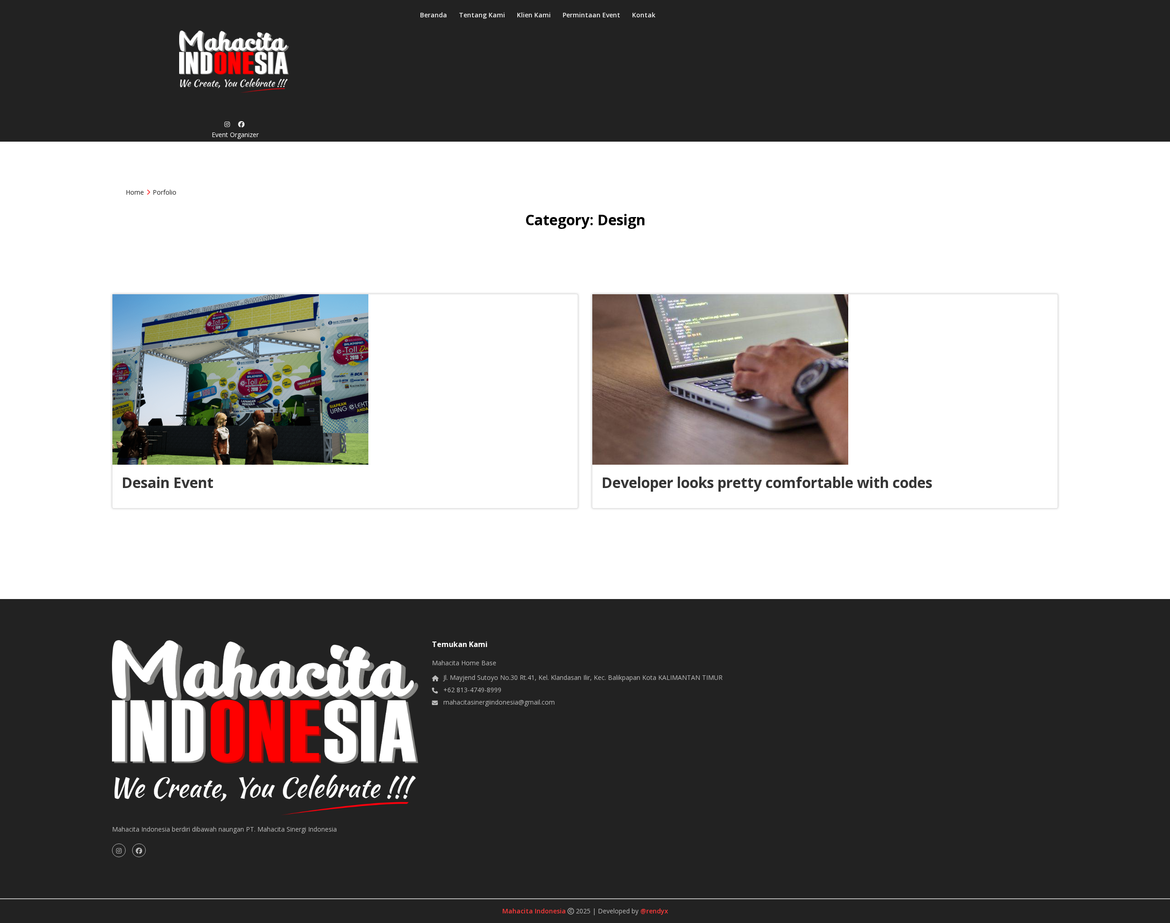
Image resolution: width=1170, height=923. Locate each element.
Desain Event (167, 482)
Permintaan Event (591, 15)
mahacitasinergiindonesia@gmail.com (499, 702)
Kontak (643, 15)
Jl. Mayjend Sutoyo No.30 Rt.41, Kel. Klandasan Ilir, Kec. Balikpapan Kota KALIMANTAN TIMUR (583, 677)
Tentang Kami (482, 15)
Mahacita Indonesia (535, 911)
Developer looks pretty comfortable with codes (766, 482)
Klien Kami (534, 15)
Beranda (433, 15)
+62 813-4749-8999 (472, 689)
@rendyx (654, 911)
